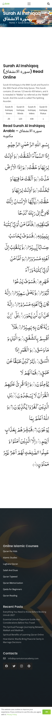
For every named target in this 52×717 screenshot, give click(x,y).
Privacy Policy (12, 714)
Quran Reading (10, 595)
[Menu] (29, 4)
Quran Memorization (13, 583)
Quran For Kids (10, 551)
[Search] (48, 4)
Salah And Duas (10, 570)
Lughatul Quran (10, 564)
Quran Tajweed (10, 576)
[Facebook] (6, 666)
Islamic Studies (10, 557)
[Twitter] (13, 666)
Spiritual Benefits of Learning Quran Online (23, 634)
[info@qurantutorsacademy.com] (5, 658)
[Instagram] (21, 666)
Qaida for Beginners (12, 589)
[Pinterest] (28, 666)
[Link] (6, 4)
